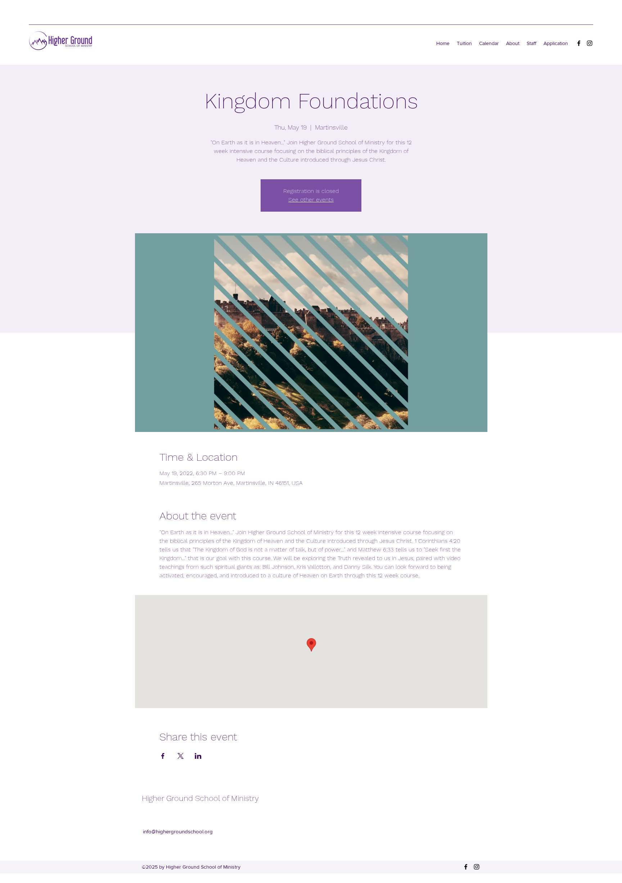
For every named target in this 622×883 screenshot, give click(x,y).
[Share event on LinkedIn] (198, 756)
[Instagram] (589, 43)
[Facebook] (578, 43)
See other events (311, 199)
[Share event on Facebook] (162, 756)
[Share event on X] (180, 756)
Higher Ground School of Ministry (200, 798)
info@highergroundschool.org (178, 831)
